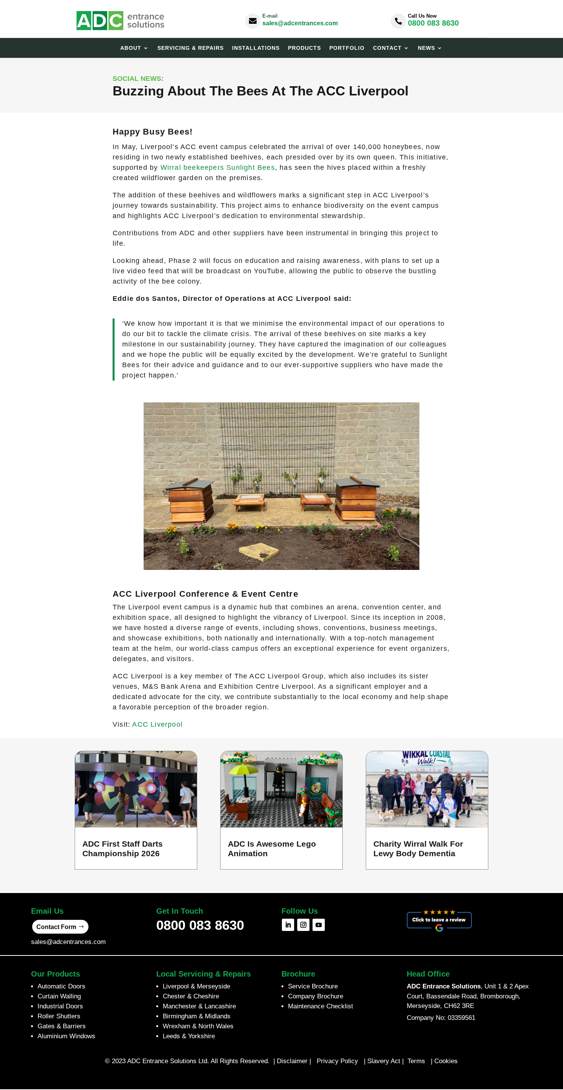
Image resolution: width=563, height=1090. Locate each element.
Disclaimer (292, 1061)
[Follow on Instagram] (303, 925)
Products (304, 48)
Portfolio (347, 48)
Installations (256, 48)
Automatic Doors (61, 986)
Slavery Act (383, 1061)
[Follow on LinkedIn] (288, 925)
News (426, 48)
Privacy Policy (337, 1061)
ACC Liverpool (157, 724)
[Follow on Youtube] (319, 925)
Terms (417, 1061)
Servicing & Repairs (190, 48)
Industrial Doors (60, 1006)
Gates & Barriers (62, 1026)
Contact (387, 48)
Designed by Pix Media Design (281, 1077)
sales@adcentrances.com (300, 23)
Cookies (446, 1061)
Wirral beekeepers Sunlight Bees (217, 167)
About (130, 48)
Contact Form (56, 927)
